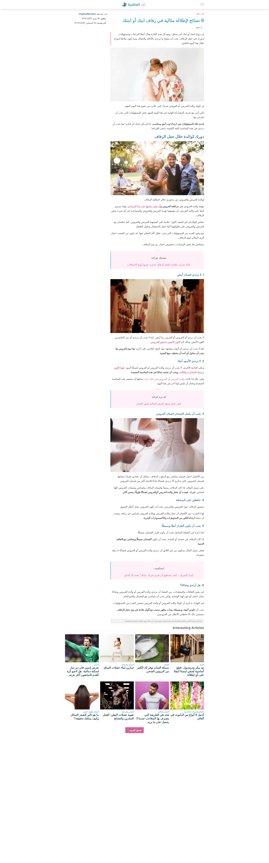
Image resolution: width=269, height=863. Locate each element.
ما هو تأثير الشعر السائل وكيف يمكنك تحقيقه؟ (85, 716)
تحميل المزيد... (134, 730)
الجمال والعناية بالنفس (91, 712)
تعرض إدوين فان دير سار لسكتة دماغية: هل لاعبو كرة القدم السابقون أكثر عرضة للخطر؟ (83, 671)
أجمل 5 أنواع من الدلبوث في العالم (187, 716)
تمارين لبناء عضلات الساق (119, 667)
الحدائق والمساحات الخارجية (194, 712)
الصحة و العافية (163, 712)
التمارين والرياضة (128, 665)
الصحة (202, 665)
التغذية (166, 665)
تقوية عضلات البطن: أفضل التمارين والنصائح (118, 716)
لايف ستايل (200, 14)
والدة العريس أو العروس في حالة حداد (164, 378)
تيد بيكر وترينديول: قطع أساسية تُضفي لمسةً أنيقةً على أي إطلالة (189, 671)
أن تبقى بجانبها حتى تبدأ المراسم (144, 206)
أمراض (96, 665)
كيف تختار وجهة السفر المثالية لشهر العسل (158, 403)
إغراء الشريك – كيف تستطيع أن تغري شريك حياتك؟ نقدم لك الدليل (158, 575)
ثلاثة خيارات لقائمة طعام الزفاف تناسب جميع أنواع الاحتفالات (158, 264)
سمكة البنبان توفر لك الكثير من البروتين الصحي (153, 669)
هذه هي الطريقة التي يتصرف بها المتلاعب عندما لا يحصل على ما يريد (152, 718)
